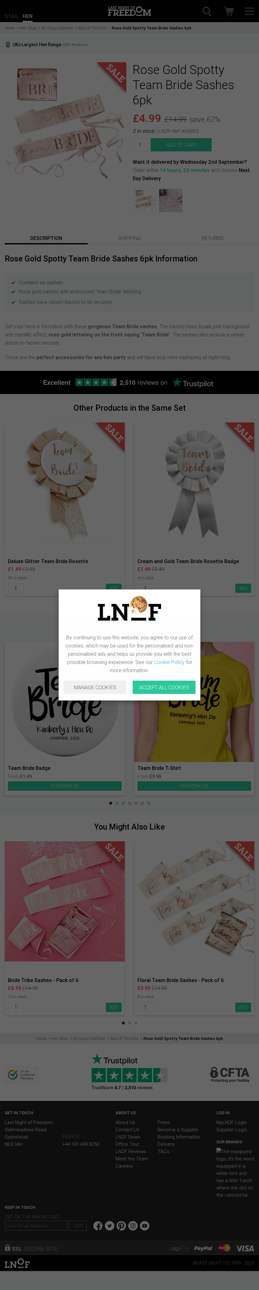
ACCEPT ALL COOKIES (164, 687)
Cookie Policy (169, 662)
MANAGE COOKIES (95, 687)
